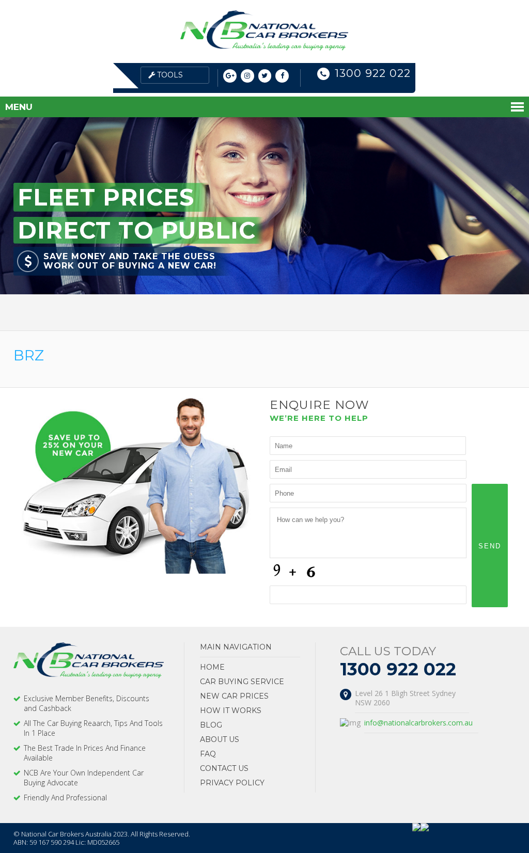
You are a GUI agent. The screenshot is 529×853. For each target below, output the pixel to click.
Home (212, 667)
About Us (219, 739)
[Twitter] (265, 76)
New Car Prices (234, 696)
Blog (211, 725)
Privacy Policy (232, 782)
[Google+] (230, 76)
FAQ (208, 754)
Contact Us (224, 768)
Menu (19, 107)
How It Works (230, 710)
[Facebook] (282, 76)
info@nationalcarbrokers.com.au (418, 723)
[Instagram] (247, 76)
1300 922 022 (373, 73)
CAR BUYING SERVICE (242, 681)
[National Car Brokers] (264, 48)
